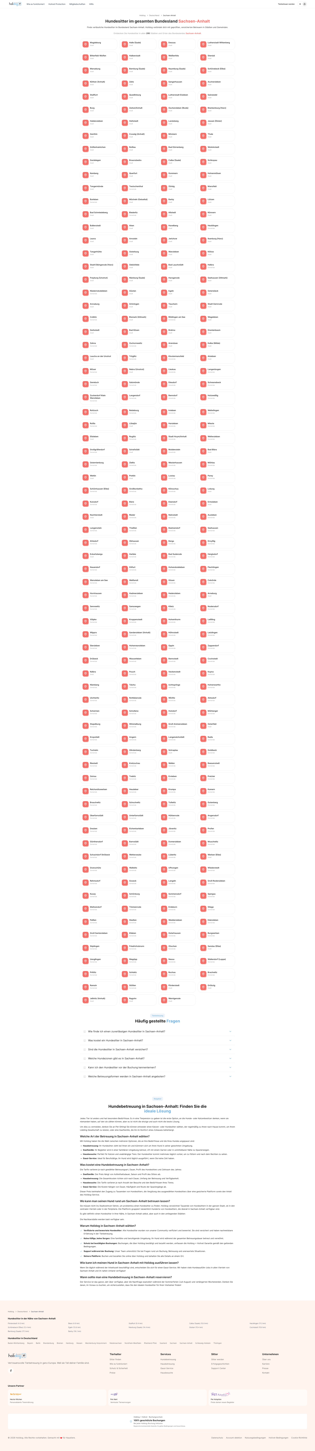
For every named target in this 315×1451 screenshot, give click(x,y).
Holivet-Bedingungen (278, 1437)
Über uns (266, 1359)
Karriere (265, 1364)
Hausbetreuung (167, 1364)
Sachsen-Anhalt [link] (169, 15)
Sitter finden (115, 1359)
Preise (112, 1372)
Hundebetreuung (168, 1359)
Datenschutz (217, 1437)
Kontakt (265, 1372)
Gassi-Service (166, 1368)
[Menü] (302, 4)
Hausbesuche (166, 1372)
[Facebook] (11, 1371)
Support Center (218, 1368)
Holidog (142, 15)
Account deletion (234, 1437)
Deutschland (154, 15)
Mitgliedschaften (77, 4)
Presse (265, 1368)
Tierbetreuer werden (286, 4)
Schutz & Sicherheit (119, 1368)
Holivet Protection (56, 4)
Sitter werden (217, 1359)
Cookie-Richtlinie (299, 1437)
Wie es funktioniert (36, 4)
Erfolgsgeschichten (220, 1364)
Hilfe (91, 4)
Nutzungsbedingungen (255, 1437)
